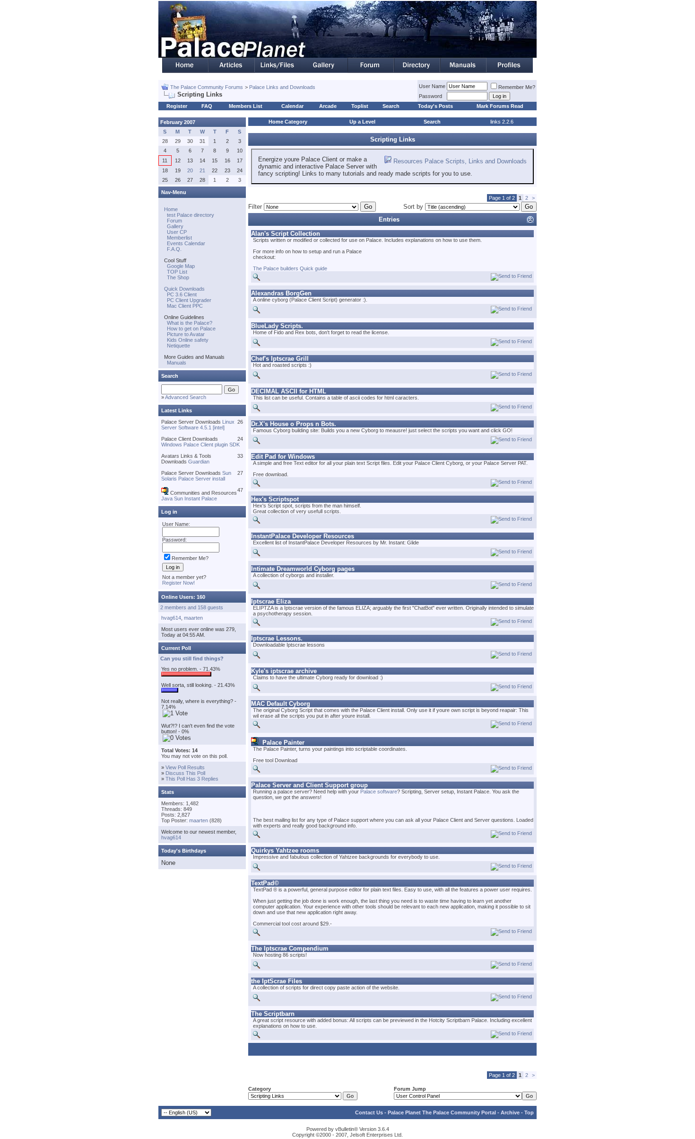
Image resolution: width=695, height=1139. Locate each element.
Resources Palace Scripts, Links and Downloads (460, 161)
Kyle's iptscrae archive (284, 671)
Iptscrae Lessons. (277, 638)
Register (176, 106)
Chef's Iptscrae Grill (280, 358)
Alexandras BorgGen (281, 293)
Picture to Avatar (186, 334)
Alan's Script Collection (285, 233)
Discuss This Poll (185, 773)
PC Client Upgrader (189, 300)
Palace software (378, 791)
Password (430, 96)
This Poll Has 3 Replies (191, 779)
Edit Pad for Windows (283, 456)
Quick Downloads (184, 289)
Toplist (359, 106)
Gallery (175, 226)
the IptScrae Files (276, 981)
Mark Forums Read (500, 106)
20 (190, 170)
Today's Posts (435, 106)
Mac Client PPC (185, 306)
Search (391, 106)
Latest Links (176, 410)
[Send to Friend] (511, 276)
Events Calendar (186, 243)
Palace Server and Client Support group (309, 785)
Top (529, 1112)
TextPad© (265, 883)
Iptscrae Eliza (271, 601)
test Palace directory (190, 215)
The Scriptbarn (273, 1013)
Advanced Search (185, 397)
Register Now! (178, 583)
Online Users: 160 (183, 597)
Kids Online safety (187, 340)
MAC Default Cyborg (280, 703)
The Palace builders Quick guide (290, 268)
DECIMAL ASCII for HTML (288, 391)
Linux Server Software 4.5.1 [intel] (198, 424)
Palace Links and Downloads (282, 87)
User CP (177, 232)
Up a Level (362, 122)
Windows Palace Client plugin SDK (200, 444)
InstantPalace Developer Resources (302, 536)
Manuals (176, 362)
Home (171, 209)
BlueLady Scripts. (277, 325)
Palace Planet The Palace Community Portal (442, 1112)
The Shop (178, 277)
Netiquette (178, 345)
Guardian (198, 461)
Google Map (181, 266)
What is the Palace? (189, 323)
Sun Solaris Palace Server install (196, 475)
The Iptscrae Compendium (290, 948)
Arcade (328, 106)
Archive (510, 1112)
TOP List (177, 272)
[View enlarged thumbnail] (256, 279)
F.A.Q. (174, 249)
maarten (193, 618)
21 (202, 170)
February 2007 (177, 122)
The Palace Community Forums (206, 87)
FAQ (206, 106)
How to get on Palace (191, 328)
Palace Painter (283, 742)
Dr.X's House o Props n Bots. (293, 423)
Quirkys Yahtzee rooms (285, 850)
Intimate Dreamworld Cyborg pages (303, 568)
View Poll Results (185, 767)
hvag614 (171, 618)
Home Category (288, 122)
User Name (432, 86)
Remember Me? (516, 87)
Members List (245, 106)
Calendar (292, 106)
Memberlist (179, 237)
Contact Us (369, 1112)
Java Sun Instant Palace (189, 498)
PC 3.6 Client (182, 294)
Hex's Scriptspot (275, 499)
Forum (174, 220)
